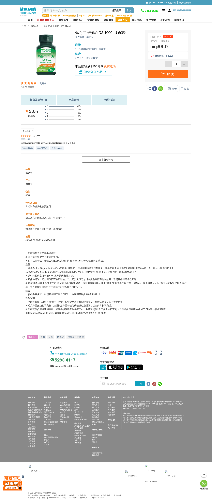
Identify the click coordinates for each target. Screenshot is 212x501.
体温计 (46, 439)
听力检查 (31, 438)
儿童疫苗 (47, 402)
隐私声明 (106, 495)
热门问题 (111, 427)
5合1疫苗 (47, 414)
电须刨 (94, 437)
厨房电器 (95, 407)
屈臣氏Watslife (95, 15)
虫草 (76, 409)
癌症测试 (31, 429)
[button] (168, 74)
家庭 (64, 497)
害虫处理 (95, 419)
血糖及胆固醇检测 (51, 437)
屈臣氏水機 (55, 15)
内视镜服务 (32, 426)
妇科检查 (31, 405)
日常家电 (95, 402)
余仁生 (82, 15)
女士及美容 (78, 428)
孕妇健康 (77, 442)
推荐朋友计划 (185, 2)
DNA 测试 (32, 434)
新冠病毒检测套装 (35, 412)
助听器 (46, 444)
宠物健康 (95, 409)
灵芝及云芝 (78, 412)
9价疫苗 (47, 405)
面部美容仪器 (97, 434)
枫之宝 (90, 37)
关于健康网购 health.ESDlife (39, 495)
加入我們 (83, 495)
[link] (35, 470)
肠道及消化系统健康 (82, 425)
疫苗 (109, 405)
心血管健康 (78, 433)
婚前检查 (31, 419)
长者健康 (95, 412)
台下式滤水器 (65, 407)
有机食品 (111, 412)
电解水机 (63, 422)
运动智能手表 (97, 452)
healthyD (73, 497)
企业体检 (31, 446)
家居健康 (111, 407)
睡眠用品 (95, 417)
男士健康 (31, 414)
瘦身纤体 (77, 430)
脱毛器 (94, 442)
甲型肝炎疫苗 (49, 412)
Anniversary (54, 497)
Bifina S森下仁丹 (124, 15)
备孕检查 (31, 422)
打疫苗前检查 (33, 407)
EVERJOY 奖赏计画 (167, 2)
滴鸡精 (77, 405)
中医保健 (31, 441)
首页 (30, 20)
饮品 (94, 424)
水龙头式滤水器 (66, 409)
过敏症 (30, 424)
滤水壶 (62, 412)
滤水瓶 (62, 414)
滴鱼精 (77, 414)
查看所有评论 (106, 159)
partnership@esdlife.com (136, 408)
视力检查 (31, 436)
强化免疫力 (78, 423)
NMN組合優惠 (69, 15)
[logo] (27, 16)
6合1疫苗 (47, 417)
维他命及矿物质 (76, 337)
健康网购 (83, 497)
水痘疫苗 (47, 419)
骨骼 (42, 337)
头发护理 (77, 440)
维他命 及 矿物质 (80, 419)
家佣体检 (31, 431)
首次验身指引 (113, 425)
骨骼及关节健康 (80, 435)
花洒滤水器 (64, 417)
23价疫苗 (47, 407)
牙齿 (51, 337)
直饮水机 (63, 402)
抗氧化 (60, 337)
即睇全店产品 (93, 72)
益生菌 (77, 407)
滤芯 (62, 419)
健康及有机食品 (98, 422)
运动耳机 (95, 455)
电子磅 (46, 442)
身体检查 (111, 402)
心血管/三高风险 (34, 417)
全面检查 (31, 402)
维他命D (32, 337)
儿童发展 (31, 443)
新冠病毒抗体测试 (35, 409)
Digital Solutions (97, 497)
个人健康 (111, 409)
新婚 (43, 497)
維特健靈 (109, 15)
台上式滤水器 (65, 405)
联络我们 (72, 495)
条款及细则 (95, 495)
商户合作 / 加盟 (60, 495)
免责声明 (117, 495)
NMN (76, 402)
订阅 (140, 383)
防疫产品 (95, 414)
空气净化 (95, 405)
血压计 (46, 434)
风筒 (94, 439)
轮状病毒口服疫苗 (51, 422)
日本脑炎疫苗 (49, 424)
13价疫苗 (47, 409)
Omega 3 (78, 417)
